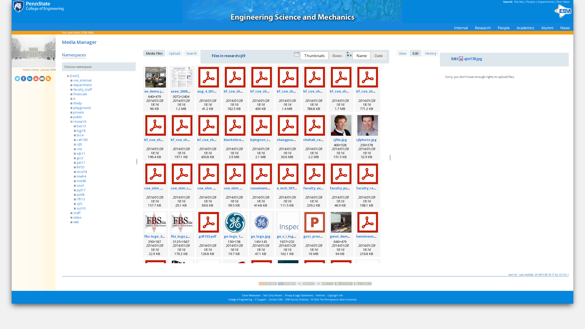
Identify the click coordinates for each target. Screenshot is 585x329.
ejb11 (81, 153)
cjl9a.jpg (340, 139)
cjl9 (79, 144)
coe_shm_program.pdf (242, 188)
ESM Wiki (87, 32)
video (77, 217)
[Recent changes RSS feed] (268, 284)
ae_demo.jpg (154, 91)
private (78, 112)
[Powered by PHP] (287, 284)
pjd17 (81, 190)
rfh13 (81, 199)
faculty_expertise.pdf (321, 188)
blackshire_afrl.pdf (239, 139)
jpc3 (80, 158)
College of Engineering (240, 299)
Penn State (562, 1)
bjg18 (81, 130)
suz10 (81, 208)
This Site (519, 1)
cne (79, 148)
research (80, 121)
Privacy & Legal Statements (299, 295)
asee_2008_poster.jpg (189, 91)
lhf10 (80, 167)
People (530, 1)
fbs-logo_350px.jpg (160, 236)
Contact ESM (275, 299)
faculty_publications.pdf (350, 188)
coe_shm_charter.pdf (188, 188)
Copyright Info (335, 295)
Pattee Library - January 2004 (39, 69)
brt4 (80, 135)
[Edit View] (363, 284)
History (430, 53)
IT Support (260, 299)
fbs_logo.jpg (181, 236)
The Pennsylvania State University (338, 299)
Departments (546, 1)
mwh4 (81, 176)
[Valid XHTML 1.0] (306, 284)
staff (76, 212)
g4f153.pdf (207, 236)
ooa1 (81, 185)
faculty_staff (82, 89)
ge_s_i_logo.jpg (289, 236)
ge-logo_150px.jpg (239, 236)
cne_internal (82, 80)
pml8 (80, 194)
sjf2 (79, 203)
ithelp (77, 103)
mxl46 (81, 180)
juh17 (81, 162)
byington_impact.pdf (267, 139)
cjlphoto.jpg (366, 139)
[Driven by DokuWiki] (344, 284)
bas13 (81, 126)
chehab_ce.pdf (315, 139)
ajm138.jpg (473, 58)
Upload (174, 53)
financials (80, 94)
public (77, 116)
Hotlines (320, 295)
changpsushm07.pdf (293, 139)
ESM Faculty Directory (296, 299)
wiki (76, 222)
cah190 (82, 139)
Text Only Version (272, 295)
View (402, 53)
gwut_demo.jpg (343, 236)
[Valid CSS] (325, 284)
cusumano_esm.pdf (266, 188)
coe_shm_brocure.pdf (162, 188)
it (74, 98)
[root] (74, 75)
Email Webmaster (251, 295)
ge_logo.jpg (260, 236)
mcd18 (82, 171)
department (82, 84)
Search (191, 53)
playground (82, 107)
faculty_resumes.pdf (373, 188)
